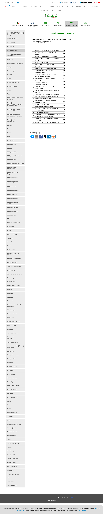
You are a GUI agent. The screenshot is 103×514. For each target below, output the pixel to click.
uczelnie (42, 6)
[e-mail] (36, 138)
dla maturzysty (23, 6)
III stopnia (95, 6)
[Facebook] (41, 138)
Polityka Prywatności (51, 500)
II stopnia (86, 6)
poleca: (13, 6)
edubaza (60, 10)
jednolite (78, 6)
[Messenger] (32, 138)
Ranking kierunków (71, 25)
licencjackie (60, 6)
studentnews (33, 6)
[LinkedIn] (49, 138)
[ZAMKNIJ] (82, 510)
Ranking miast (45, 25)
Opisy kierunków (86, 25)
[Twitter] (45, 137)
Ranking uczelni (58, 25)
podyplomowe (44, 10)
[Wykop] (54, 138)
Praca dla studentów (63, 498)
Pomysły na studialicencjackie (32, 26)
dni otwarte (51, 6)
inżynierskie (70, 6)
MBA (53, 10)
